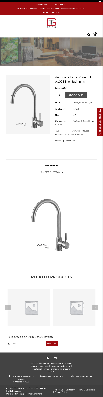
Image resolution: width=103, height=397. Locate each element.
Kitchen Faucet (69, 134)
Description (51, 165)
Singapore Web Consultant (30, 393)
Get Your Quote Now (99, 122)
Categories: (60, 121)
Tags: (57, 130)
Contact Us (70, 389)
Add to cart (76, 95)
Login (45, 12)
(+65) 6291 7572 (55, 376)
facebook (70, 140)
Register (56, 12)
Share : (58, 141)
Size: (57, 115)
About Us (59, 389)
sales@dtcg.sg (41, 4)
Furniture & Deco (79, 121)
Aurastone (76, 130)
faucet (86, 130)
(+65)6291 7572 (61, 4)
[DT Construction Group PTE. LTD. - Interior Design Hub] (51, 23)
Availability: (60, 109)
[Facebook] (47, 358)
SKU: (57, 102)
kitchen (58, 134)
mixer (80, 134)
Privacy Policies (61, 392)
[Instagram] (55, 358)
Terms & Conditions (86, 389)
